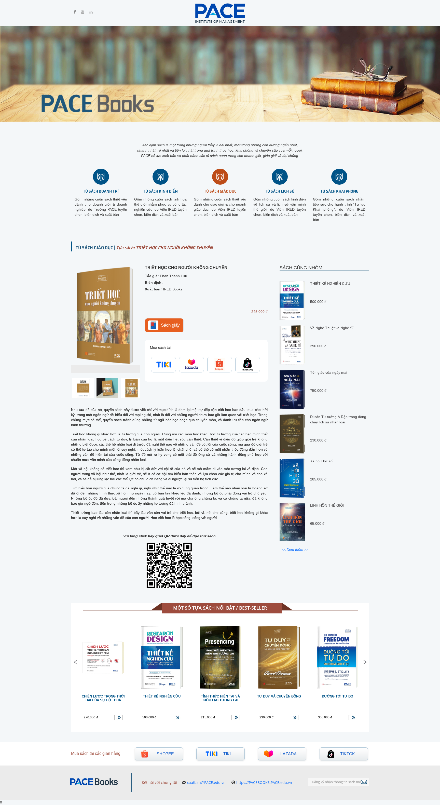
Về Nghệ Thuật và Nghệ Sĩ (331, 328)
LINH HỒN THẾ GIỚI (327, 505)
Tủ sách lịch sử (279, 191)
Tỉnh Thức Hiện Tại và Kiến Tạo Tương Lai (220, 698)
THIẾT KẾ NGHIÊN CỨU (330, 283)
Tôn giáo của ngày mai (328, 372)
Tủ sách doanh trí (101, 191)
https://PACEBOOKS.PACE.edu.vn (264, 782)
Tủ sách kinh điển (160, 191)
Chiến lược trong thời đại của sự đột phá (103, 698)
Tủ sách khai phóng (339, 191)
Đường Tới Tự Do (337, 696)
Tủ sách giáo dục (220, 191)
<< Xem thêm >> (295, 549)
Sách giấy (170, 325)
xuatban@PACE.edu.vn (206, 782)
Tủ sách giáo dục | (96, 247)
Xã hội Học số (321, 461)
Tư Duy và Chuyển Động (279, 696)
